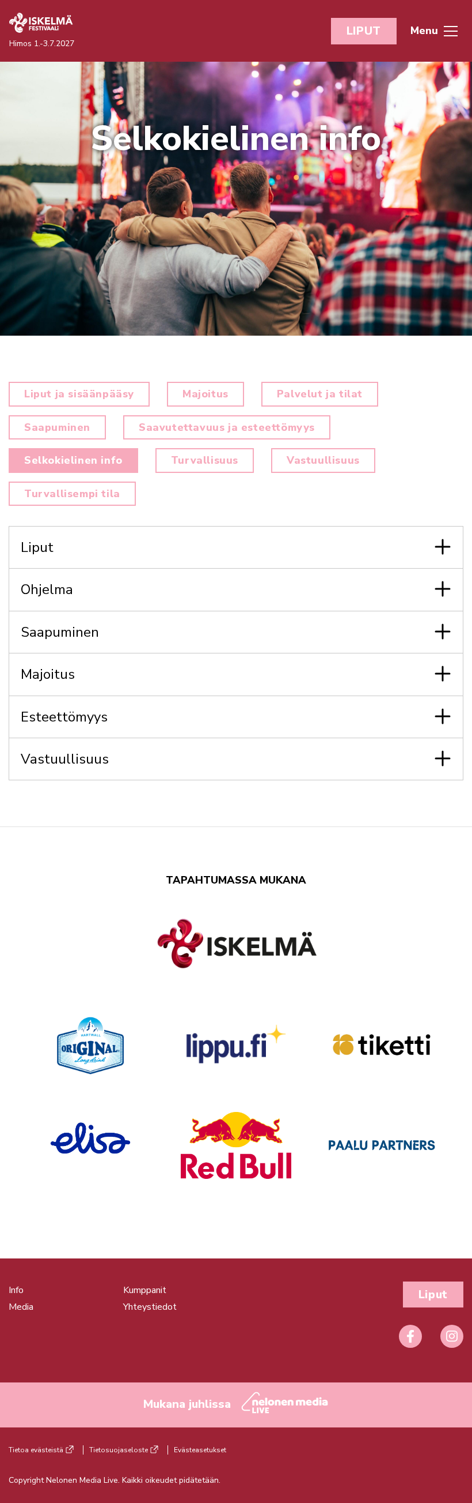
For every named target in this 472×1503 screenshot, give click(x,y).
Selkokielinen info (73, 460)
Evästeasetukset (200, 1450)
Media (21, 1307)
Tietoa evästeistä (36, 1450)
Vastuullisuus (323, 460)
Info (16, 1290)
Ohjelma (47, 589)
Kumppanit (144, 1290)
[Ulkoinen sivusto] (236, 963)
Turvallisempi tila (72, 494)
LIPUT (364, 31)
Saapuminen (57, 427)
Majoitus (205, 394)
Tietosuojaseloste (118, 1450)
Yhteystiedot (150, 1307)
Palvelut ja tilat (320, 394)
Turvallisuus (204, 460)
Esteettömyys (64, 717)
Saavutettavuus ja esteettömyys (227, 427)
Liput (37, 547)
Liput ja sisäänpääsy (79, 394)
